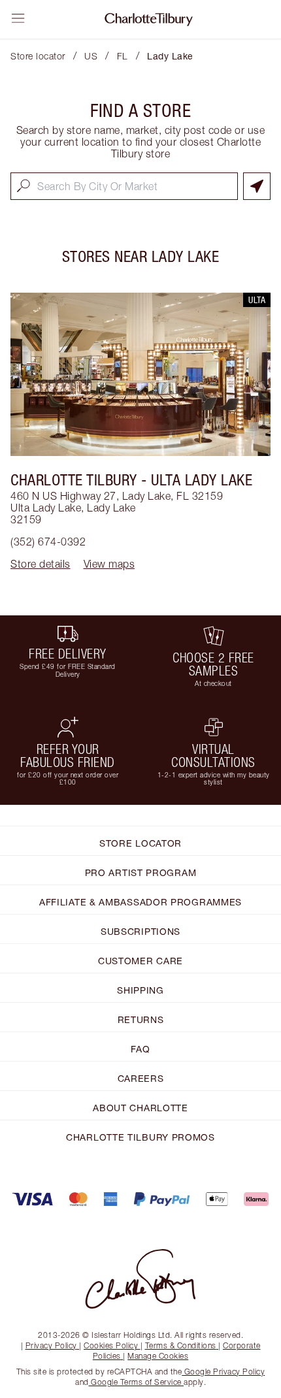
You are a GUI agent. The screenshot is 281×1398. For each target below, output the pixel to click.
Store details (40, 564)
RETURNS (141, 1019)
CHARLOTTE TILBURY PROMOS (140, 1137)
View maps (109, 564)
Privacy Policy (51, 1345)
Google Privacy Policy (223, 1371)
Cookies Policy (111, 1345)
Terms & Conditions (180, 1345)
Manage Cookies (157, 1356)
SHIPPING (140, 990)
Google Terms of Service (136, 1382)
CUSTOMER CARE (140, 960)
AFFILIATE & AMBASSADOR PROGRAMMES (140, 901)
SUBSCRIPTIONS (140, 931)
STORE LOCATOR (140, 843)
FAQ (140, 1048)
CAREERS (141, 1078)
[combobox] (124, 186)
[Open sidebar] (18, 18)
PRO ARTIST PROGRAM (141, 872)
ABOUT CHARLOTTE (140, 1107)
